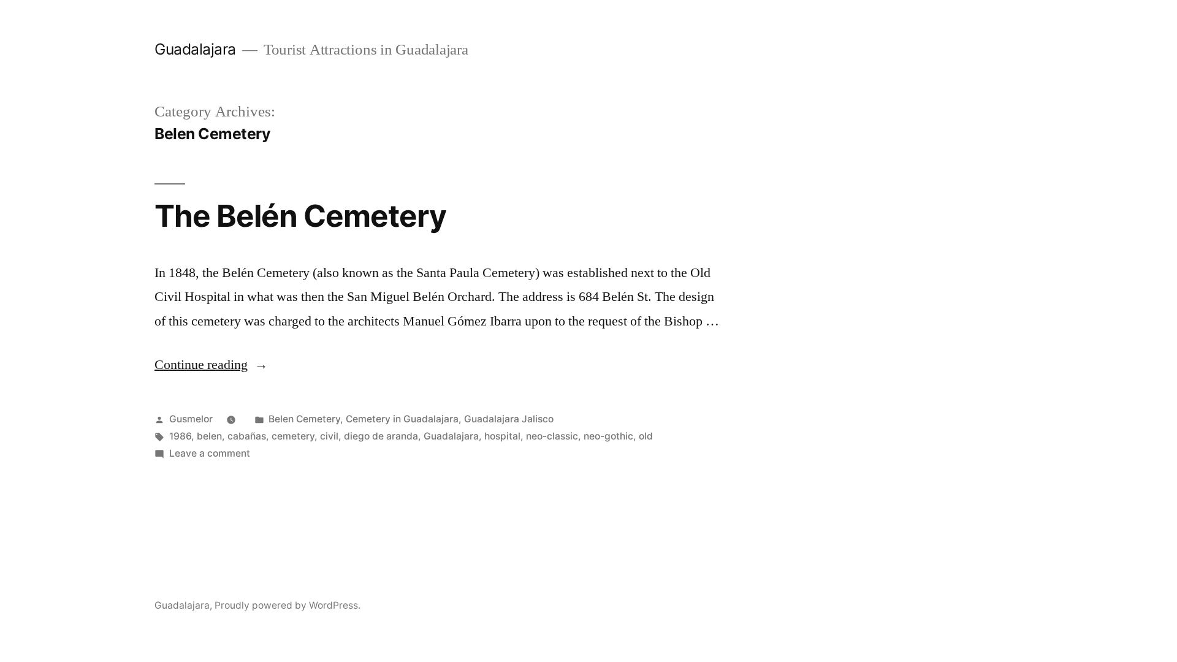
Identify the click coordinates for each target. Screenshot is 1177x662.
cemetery (293, 436)
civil (329, 436)
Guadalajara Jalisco (509, 419)
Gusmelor (191, 419)
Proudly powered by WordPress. (287, 605)
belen (209, 436)
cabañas (246, 436)
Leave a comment (209, 453)
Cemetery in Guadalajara (402, 419)
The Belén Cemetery (300, 215)
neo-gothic (608, 436)
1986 (180, 436)
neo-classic (552, 436)
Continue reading (211, 364)
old (646, 436)
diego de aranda (381, 436)
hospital (502, 436)
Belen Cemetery (304, 419)
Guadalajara (195, 49)
